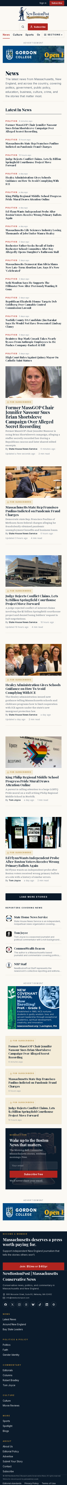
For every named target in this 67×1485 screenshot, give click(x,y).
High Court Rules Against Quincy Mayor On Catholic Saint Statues (31, 359)
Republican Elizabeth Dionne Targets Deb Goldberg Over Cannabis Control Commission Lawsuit (31, 305)
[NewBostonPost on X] (12, 1304)
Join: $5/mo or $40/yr (33, 1266)
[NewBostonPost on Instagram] (19, 1304)
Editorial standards (12, 1483)
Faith (5, 1349)
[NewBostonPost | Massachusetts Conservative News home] (33, 13)
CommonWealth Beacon (29, 948)
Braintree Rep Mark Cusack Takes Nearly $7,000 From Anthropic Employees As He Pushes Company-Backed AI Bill (30, 342)
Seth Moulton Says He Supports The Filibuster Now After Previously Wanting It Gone (31, 286)
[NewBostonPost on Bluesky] (33, 1304)
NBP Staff (20, 964)
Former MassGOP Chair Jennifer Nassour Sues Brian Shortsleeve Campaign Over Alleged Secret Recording (31, 128)
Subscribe (57, 3)
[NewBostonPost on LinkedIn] (46, 1304)
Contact (7, 1466)
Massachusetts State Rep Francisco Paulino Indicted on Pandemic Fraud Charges (32, 145)
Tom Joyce (15, 800)
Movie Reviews (11, 1405)
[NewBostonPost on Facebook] (5, 1304)
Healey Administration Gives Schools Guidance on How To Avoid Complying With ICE (32, 181)
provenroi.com (31, 1479)
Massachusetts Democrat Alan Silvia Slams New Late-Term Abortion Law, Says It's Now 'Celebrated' (32, 267)
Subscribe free (33, 1174)
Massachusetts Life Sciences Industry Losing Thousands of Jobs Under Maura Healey (33, 232)
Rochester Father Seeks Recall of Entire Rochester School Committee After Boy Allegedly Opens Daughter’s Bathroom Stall (32, 249)
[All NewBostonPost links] (53, 1304)
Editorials (8, 1370)
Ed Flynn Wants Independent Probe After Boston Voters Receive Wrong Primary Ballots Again (33, 215)
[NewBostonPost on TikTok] (40, 1304)
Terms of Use (49, 1483)
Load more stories (33, 897)
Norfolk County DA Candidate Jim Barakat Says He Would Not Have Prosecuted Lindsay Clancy (33, 323)
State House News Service (23, 449)
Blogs (6, 1431)
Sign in (43, 3)
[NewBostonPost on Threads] (26, 1304)
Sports (29, 34)
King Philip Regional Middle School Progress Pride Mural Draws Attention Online (33, 197)
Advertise (8, 1456)
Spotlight (7, 1426)
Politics (6, 1344)
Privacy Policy (32, 1483)
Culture (17, 34)
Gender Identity (11, 1354)
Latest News (9, 1319)
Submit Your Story (13, 1461)
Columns (7, 1375)
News (6, 34)
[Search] (22, 26)
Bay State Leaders (13, 1329)
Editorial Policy (11, 1451)
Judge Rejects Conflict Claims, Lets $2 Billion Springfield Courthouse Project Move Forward (33, 162)
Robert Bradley (11, 1380)
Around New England (14, 1324)
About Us (8, 1446)
